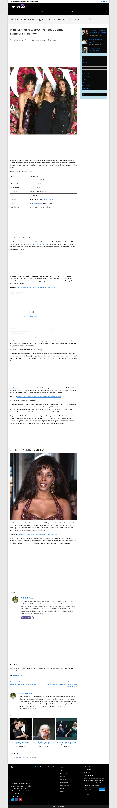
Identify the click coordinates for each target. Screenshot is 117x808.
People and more (86, 76)
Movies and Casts (86, 73)
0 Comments (53, 40)
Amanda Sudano (35, 203)
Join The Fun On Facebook (45, 767)
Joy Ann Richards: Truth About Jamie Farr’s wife (66, 743)
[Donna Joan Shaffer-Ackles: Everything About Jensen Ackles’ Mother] (85, 41)
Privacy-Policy (89, 769)
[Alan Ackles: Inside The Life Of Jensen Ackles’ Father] (85, 50)
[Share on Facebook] (16, 799)
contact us (13, 671)
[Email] (33, 617)
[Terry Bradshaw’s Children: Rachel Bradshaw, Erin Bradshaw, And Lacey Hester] (85, 33)
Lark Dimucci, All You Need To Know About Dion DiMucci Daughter (37, 534)
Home (61, 767)
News (61, 770)
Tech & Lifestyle (86, 85)
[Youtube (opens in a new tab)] (104, 1)
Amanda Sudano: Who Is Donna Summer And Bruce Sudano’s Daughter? (39, 397)
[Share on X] (12, 799)
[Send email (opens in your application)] (106, 1)
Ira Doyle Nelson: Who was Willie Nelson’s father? (44, 743)
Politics (84, 79)
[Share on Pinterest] (20, 799)
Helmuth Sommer (48, 199)
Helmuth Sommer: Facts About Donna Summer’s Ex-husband (36, 287)
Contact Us (62, 788)
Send (101, 789)
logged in (21, 757)
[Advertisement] (43, 55)
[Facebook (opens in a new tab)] (101, 1)
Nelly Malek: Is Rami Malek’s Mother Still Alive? (20, 743)
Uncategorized (85, 88)
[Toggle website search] (106, 12)
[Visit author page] (13, 695)
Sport (83, 82)
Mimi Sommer (14, 388)
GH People (84, 68)
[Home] (65, 19)
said (67, 404)
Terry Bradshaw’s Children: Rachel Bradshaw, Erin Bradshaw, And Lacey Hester (98, 32)
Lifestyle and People (40, 40)
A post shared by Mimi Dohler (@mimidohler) (31, 337)
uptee (20, 675)
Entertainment (85, 65)
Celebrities (84, 59)
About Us (62, 791)
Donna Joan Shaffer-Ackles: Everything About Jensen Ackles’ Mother (97, 41)
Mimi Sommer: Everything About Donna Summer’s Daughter (93, 19)
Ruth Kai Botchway (17, 40)
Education (84, 62)
